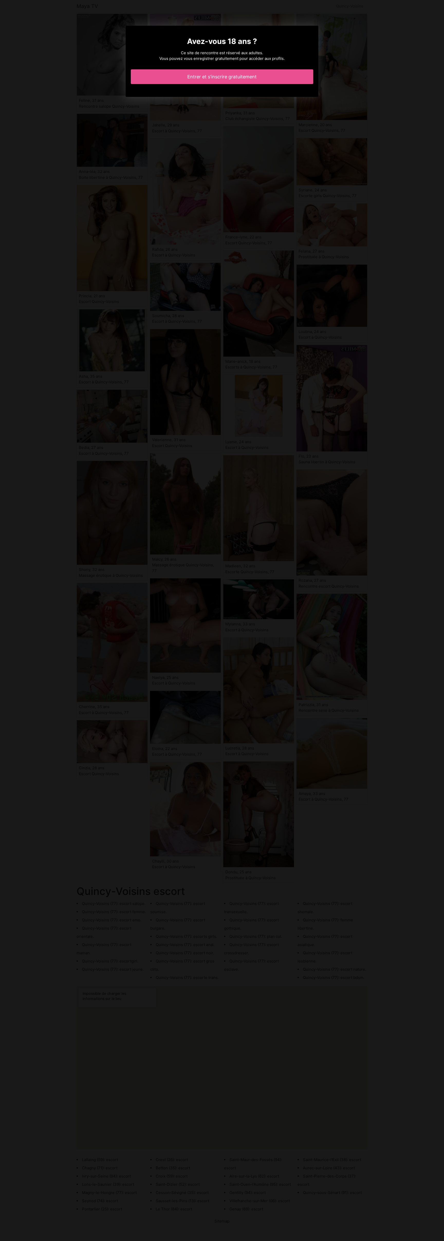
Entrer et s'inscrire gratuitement (222, 76)
